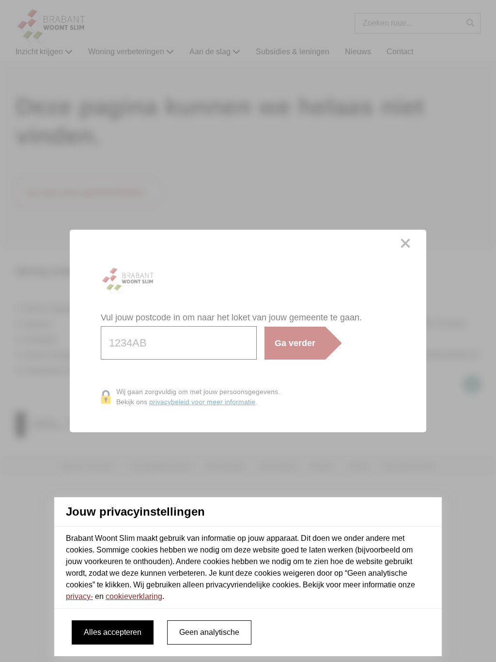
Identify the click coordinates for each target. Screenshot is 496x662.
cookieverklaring (134, 596)
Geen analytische (209, 632)
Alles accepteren (112, 632)
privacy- (79, 596)
